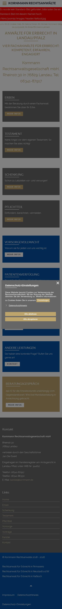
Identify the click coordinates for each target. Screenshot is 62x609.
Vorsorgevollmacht (22, 242)
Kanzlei (6, 537)
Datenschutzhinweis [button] (18, 305)
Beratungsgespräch (22, 383)
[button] (7, 309)
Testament (13, 133)
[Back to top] (31, 585)
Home (5, 499)
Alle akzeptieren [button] (30, 319)
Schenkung (14, 174)
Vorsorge (7, 526)
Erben (10, 97)
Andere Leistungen (20, 347)
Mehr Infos (14, 114)
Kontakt (12, 364)
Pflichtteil (14, 207)
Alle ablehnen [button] (30, 314)
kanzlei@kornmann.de (21, 479)
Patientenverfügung (22, 274)
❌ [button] (57, 283)
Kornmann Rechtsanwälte (32, 3)
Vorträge (7, 532)
